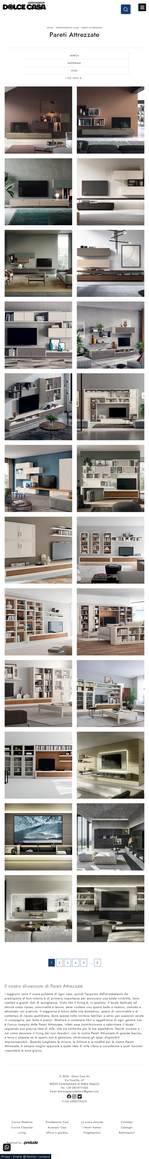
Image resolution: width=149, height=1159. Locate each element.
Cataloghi (127, 1127)
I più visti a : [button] (74, 78)
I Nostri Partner (92, 1127)
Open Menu (142, 7)
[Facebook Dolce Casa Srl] (69, 1096)
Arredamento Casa (67, 27)
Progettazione (92, 1132)
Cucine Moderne (22, 1122)
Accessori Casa (57, 1127)
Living (22, 1132)
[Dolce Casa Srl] (74, 6)
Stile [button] (74, 70)
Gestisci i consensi (38, 1156)
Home (50, 27)
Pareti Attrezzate (92, 27)
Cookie (17, 1156)
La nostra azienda (92, 1122)
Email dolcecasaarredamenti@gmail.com (74, 1091)
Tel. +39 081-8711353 (74, 1088)
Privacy (5, 1156)
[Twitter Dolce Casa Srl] (80, 1096)
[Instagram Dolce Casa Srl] (75, 1096)
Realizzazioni (127, 1132)
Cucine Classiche (22, 1127)
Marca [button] (74, 55)
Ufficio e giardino (57, 1132)
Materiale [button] (74, 63)
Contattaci (127, 1122)
